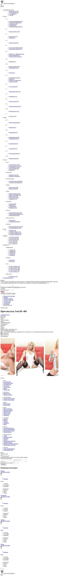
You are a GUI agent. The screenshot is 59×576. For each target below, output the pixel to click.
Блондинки (13, 276)
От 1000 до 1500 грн (15, 233)
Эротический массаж (15, 212)
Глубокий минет (7, 411)
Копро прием (13, 188)
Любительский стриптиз (9, 445)
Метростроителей (14, 66)
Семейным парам (14, 221)
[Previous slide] (3, 357)
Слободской (13, 148)
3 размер (12, 252)
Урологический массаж (16, 214)
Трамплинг (13, 207)
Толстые (12, 261)
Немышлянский (14, 137)
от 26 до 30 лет (14, 239)
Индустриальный (14, 122)
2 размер (12, 251)
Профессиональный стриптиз (10, 443)
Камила (2, 471)
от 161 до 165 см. (14, 267)
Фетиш (12, 170)
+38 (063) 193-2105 (5, 472)
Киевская (12, 61)
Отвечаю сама (4, 307)
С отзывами (13, 13)
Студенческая (13, 86)
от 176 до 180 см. (14, 271)
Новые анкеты (13, 11)
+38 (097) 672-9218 (5, 521)
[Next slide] (56, 357)
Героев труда (13, 36)
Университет (13, 96)
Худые (12, 260)
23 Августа (12, 116)
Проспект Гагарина (15, 80)
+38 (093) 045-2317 (5, 315)
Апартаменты (14, 12)
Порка (5, 424)
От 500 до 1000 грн (15, 231)
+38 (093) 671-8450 (5, 496)
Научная (12, 72)
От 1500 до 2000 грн (15, 234)
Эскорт (12, 220)
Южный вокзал (14, 111)
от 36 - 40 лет (13, 242)
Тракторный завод (14, 91)
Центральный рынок (15, 106)
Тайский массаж (14, 215)
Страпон (12, 206)
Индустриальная (14, 55)
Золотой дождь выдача (15, 181)
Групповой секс (14, 167)
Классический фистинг (16, 226)
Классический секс (15, 166)
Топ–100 (11, 15)
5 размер (12, 255)
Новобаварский (14, 138)
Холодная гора (14, 101)
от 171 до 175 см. (14, 270)
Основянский (13, 143)
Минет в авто (13, 196)
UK (3, 6)
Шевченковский (14, 158)
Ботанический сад (14, 31)
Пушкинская (13, 81)
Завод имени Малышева (16, 47)
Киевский (12, 127)
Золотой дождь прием (15, 182)
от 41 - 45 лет (13, 243)
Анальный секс (14, 164)
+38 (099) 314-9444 (5, 545)
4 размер (12, 253)
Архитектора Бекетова (15, 26)
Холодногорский (14, 153)
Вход (2, 574)
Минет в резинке (14, 193)
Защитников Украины (15, 49)
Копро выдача (13, 187)
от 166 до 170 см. (14, 269)
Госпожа (12, 204)
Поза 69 (5, 439)
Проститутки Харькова (9, 296)
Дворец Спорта (13, 42)
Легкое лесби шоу (7, 442)
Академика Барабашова (15, 21)
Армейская (12, 25)
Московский (13, 132)
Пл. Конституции (14, 77)
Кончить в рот (13, 175)
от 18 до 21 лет (14, 237)
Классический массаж (8, 430)
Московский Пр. (14, 67)
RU (1, 6)
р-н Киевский (6, 302)
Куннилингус (14, 197)
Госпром (12, 37)
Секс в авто (6, 385)
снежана (3, 519)
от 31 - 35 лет (13, 241)
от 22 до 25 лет (14, 238)
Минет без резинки (15, 195)
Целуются (5, 438)
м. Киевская (6, 304)
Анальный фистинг (15, 228)
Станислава (3, 495)
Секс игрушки (14, 168)
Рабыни (12, 205)
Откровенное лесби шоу (9, 441)
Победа (11, 79)
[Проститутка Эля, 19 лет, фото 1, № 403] (29, 357)
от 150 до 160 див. (14, 266)
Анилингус (13, 199)
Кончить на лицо (14, 176)
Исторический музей (15, 56)
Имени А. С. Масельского (16, 54)
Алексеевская (13, 24)
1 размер (12, 250)
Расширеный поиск (8, 277)
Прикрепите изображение (7, 287)
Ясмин (2, 544)
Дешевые (12, 230)
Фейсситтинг (6, 389)
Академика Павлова (15, 22)
